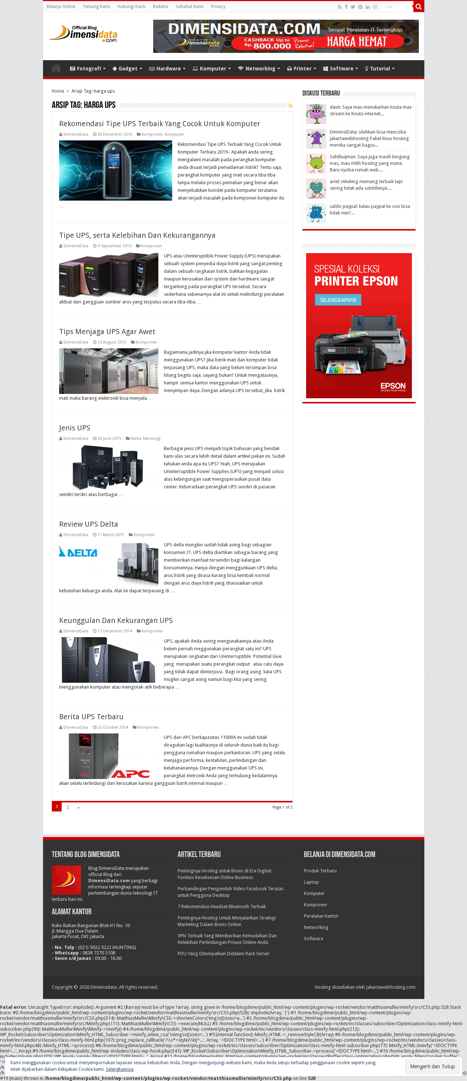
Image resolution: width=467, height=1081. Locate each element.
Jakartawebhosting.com (391, 987)
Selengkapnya (120, 1069)
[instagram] (375, 7)
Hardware (169, 68)
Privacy (218, 6)
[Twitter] (353, 7)
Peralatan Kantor (321, 916)
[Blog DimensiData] (83, 32)
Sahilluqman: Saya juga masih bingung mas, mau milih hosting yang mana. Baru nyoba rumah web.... (370, 163)
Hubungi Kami (131, 6)
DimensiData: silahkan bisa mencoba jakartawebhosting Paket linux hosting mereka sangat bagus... (369, 138)
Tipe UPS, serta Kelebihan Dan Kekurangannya (137, 235)
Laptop (311, 882)
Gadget (128, 68)
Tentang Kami (96, 6)
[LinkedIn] (368, 7)
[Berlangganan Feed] (291, 106)
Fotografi (89, 68)
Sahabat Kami (189, 6)
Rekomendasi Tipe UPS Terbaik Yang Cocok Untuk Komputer (159, 123)
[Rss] (340, 7)
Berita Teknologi (146, 438)
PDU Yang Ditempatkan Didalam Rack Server (224, 953)
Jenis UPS (74, 427)
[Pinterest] (360, 7)
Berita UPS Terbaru (91, 716)
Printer (303, 68)
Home (56, 67)
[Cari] (418, 6)
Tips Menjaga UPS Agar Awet (107, 331)
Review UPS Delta (88, 524)
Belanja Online (61, 6)
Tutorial (380, 68)
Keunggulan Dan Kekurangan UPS (116, 620)
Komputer (213, 68)
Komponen (152, 134)
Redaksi (160, 6)
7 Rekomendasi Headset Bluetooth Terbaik (222, 906)
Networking (260, 68)
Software (342, 68)
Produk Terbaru (320, 870)
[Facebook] (346, 7)
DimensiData (75, 134)
